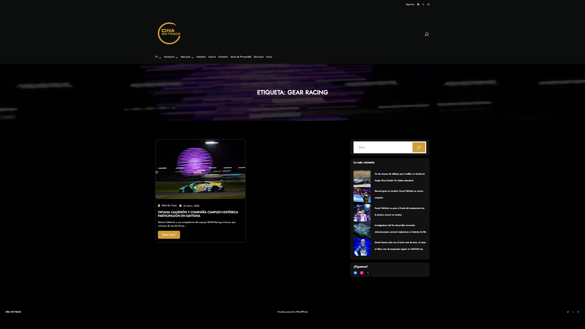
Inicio (269, 57)
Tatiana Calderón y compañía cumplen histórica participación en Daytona (198, 214)
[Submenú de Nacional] (192, 57)
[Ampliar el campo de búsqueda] (427, 36)
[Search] (418, 147)
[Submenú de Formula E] (177, 57)
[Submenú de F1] (160, 57)
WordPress (302, 311)
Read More (169, 235)
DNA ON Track (13, 311)
